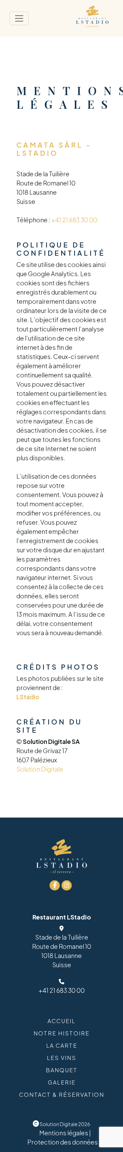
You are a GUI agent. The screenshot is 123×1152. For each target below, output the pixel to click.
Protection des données (62, 1142)
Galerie (62, 1082)
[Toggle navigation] (19, 18)
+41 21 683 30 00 (74, 220)
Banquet (62, 1070)
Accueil (61, 1020)
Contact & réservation (61, 1094)
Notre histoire (61, 1033)
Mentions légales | (65, 1133)
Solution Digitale (39, 769)
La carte (61, 1045)
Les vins (61, 1057)
